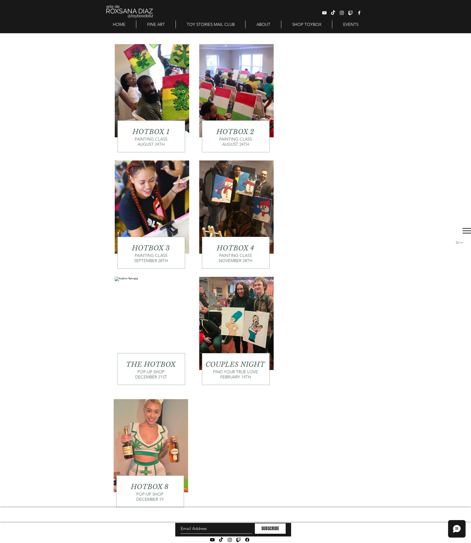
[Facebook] (247, 539)
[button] (463, 242)
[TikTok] (333, 13)
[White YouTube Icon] (324, 13)
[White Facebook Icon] (359, 13)
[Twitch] (350, 13)
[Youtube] (212, 539)
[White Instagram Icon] (342, 13)
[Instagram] (230, 539)
